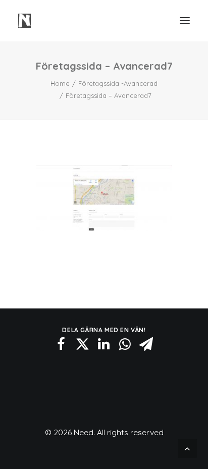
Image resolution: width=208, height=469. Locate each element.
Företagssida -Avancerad (118, 83)
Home (60, 83)
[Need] (24, 21)
